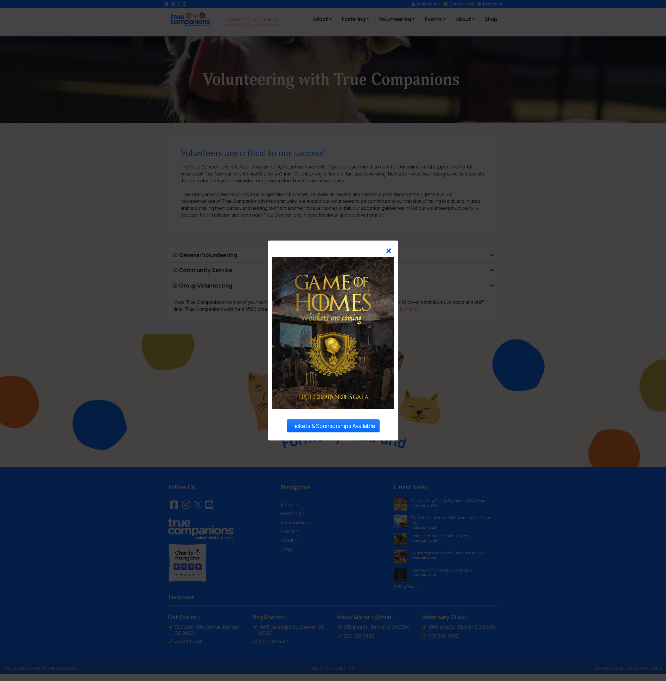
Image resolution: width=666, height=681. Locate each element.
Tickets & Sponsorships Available (333, 426)
